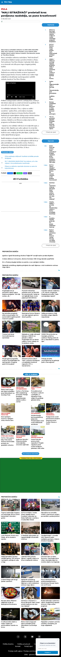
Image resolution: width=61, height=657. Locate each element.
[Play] (8, 96)
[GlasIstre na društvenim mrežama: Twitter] (27, 636)
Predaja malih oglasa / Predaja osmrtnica (22, 651)
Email (30, 173)
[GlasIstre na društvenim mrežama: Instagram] (41, 636)
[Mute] (16, 96)
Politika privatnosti (23, 644)
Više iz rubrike (31, 374)
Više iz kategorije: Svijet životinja (30, 453)
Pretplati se (48, 652)
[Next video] (12, 96)
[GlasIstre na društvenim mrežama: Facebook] (20, 636)
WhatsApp (19, 173)
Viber (25, 173)
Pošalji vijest (28, 646)
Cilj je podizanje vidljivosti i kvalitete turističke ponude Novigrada (22, 157)
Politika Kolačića (8, 644)
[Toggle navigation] (2, 2)
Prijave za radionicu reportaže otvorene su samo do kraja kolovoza (21, 167)
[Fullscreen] (33, 96)
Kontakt (18, 646)
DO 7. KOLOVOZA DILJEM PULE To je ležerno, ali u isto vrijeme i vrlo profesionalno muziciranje (21, 162)
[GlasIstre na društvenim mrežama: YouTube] (34, 636)
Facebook (10, 173)
